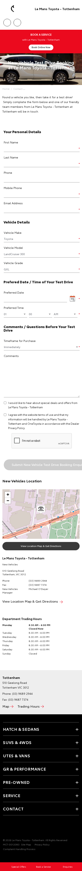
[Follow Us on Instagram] (19, 828)
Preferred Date (14, 292)
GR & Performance (24, 769)
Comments (11, 356)
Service (11, 795)
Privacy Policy (42, 844)
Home (6, 88)
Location (17, 21)
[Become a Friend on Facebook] (5, 828)
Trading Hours (29, 706)
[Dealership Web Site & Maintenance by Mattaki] (11, 857)
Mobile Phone (13, 188)
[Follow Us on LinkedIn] (25, 828)
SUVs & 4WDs (17, 742)
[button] (41, 509)
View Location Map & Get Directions (41, 546)
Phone (8, 173)
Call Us (7, 21)
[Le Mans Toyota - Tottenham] (9, 9)
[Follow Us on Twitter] (12, 828)
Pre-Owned (16, 782)
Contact (17, 88)
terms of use (45, 414)
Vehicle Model (13, 248)
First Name (11, 142)
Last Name (11, 157)
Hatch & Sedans (21, 729)
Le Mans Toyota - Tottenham (57, 8)
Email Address (13, 203)
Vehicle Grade (13, 263)
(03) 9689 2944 (38, 580)
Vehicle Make (12, 233)
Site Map (26, 844)
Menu (76, 21)
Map (5, 706)
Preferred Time (14, 308)
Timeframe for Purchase (20, 341)
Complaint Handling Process (19, 849)
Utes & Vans (16, 755)
